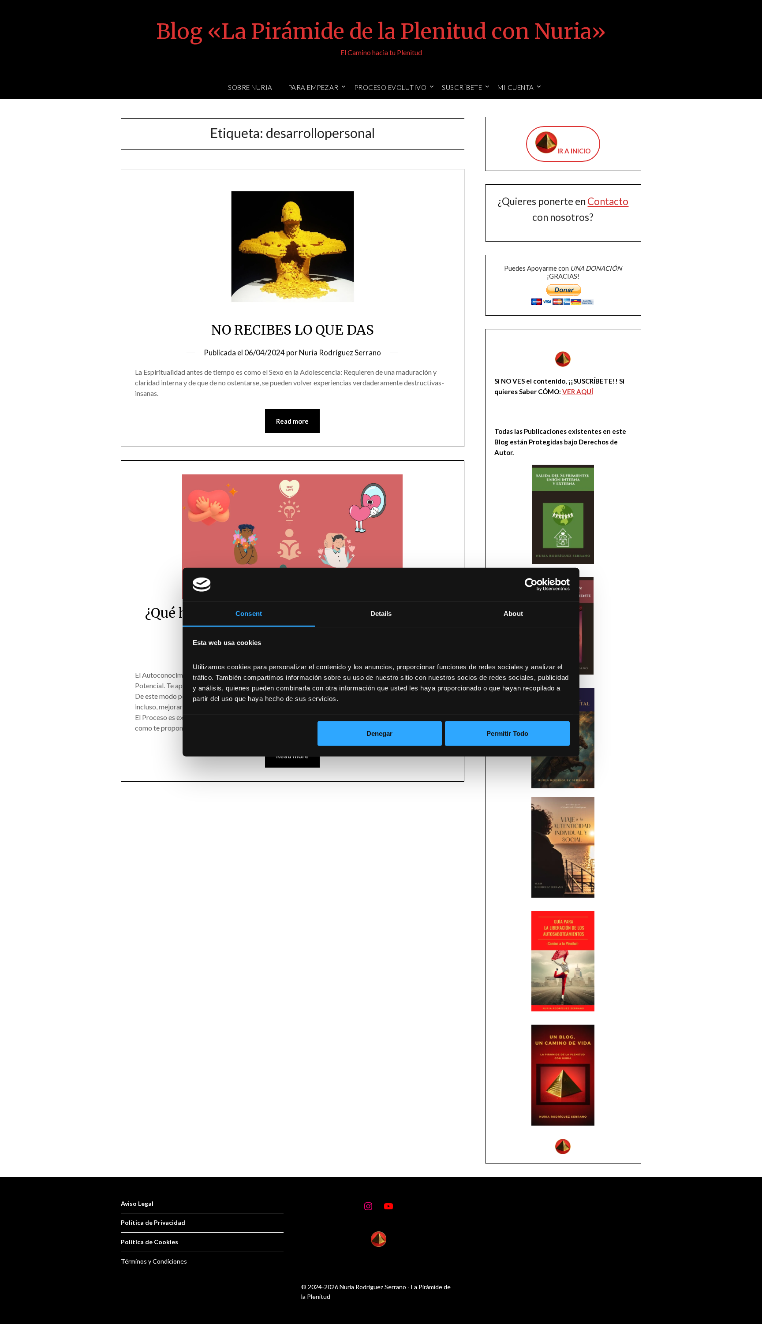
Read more (292, 421)
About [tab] (513, 613)
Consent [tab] (248, 613)
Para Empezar (313, 87)
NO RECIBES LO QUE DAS (292, 329)
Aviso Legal (137, 1203)
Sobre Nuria (250, 87)
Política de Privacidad (153, 1222)
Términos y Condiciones (154, 1261)
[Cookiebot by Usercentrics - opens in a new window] (531, 584)
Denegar (379, 733)
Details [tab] (381, 613)
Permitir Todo (507, 733)
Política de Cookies (149, 1242)
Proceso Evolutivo (390, 87)
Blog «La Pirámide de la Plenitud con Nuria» (381, 31)
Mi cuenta (515, 87)
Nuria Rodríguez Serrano (340, 352)
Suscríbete (462, 87)
